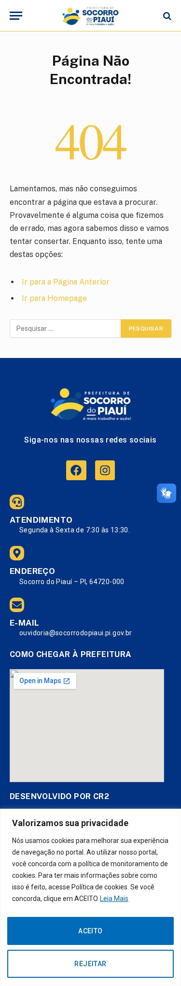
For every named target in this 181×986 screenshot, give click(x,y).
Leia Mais (114, 898)
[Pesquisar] (166, 16)
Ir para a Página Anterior (66, 281)
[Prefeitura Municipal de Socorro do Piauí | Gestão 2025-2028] (90, 15)
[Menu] (16, 16)
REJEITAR (90, 964)
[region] (90, 897)
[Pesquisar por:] (66, 328)
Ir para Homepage (54, 298)
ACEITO (90, 931)
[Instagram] (105, 470)
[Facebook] (76, 470)
